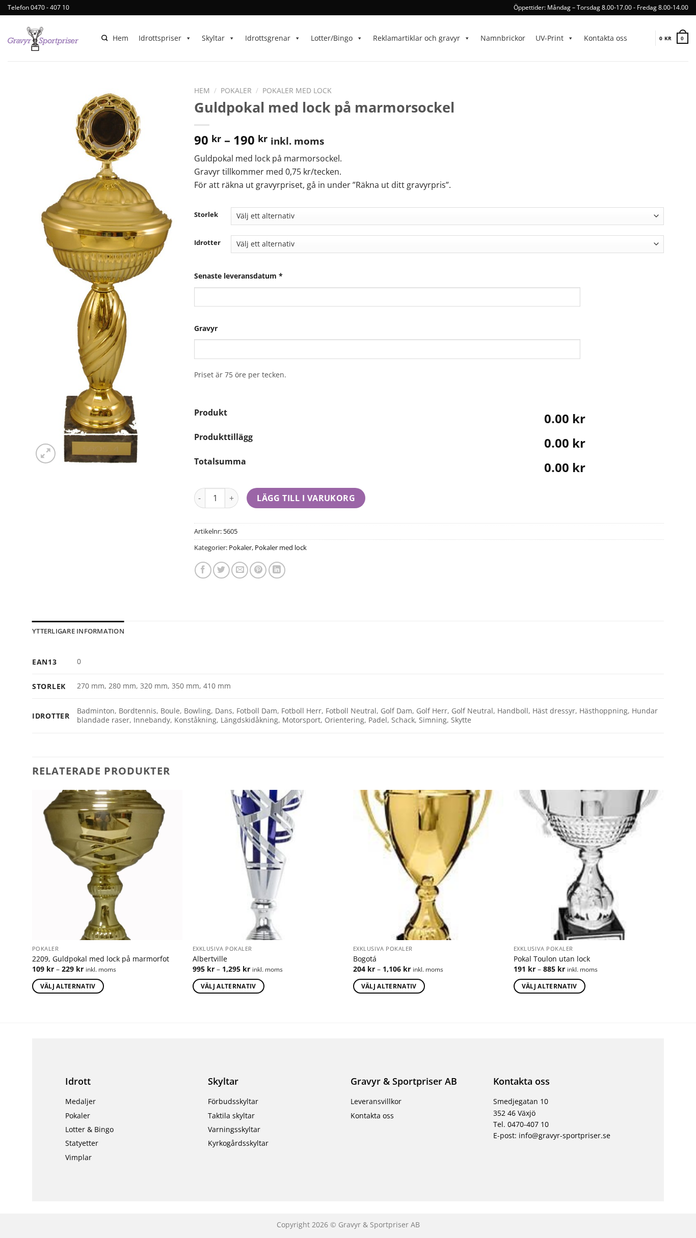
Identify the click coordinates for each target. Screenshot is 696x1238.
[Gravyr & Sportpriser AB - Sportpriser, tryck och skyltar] (47, 38)
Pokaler (236, 90)
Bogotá (365, 959)
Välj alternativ (68, 986)
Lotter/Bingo (332, 38)
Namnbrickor (502, 38)
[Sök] (104, 38)
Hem (120, 38)
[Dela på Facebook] (203, 570)
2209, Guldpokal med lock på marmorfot (100, 959)
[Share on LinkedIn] (277, 570)
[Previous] (32, 905)
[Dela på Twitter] (221, 570)
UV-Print (550, 38)
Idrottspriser (160, 38)
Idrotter (207, 242)
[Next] (663, 905)
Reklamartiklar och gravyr (416, 38)
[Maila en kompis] (239, 570)
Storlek (206, 214)
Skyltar (213, 38)
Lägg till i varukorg (306, 498)
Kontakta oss (605, 38)
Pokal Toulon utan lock (552, 959)
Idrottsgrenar (267, 38)
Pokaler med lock (297, 90)
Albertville (210, 959)
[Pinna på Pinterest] (258, 570)
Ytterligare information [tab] (78, 631)
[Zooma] (46, 453)
